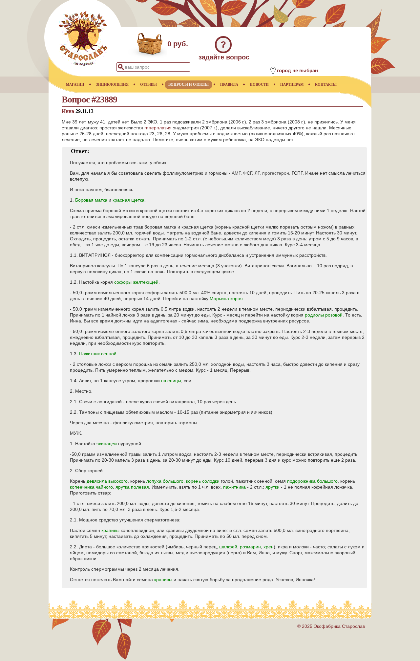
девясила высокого (107, 481)
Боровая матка (91, 200)
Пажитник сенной (97, 353)
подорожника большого (312, 481)
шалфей (228, 546)
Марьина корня (226, 298)
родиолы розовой (324, 315)
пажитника (234, 487)
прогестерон (275, 173)
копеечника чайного (91, 487)
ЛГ (257, 173)
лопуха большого (164, 481)
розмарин (250, 546)
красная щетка (128, 200)
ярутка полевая (132, 487)
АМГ (236, 173)
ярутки (272, 487)
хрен (268, 546)
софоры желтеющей (136, 282)
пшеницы (171, 380)
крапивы (110, 530)
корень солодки (203, 481)
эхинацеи (106, 443)
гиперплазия (158, 127)
